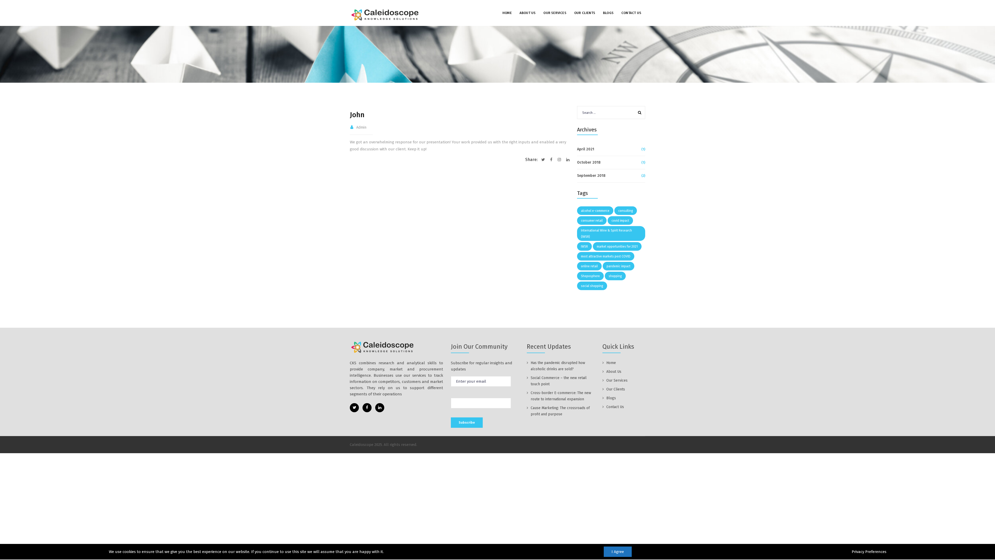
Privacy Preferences (869, 551)
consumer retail (592, 220)
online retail (589, 266)
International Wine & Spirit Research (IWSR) (606, 234)
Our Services (554, 13)
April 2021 (585, 149)
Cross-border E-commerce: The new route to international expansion (561, 396)
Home (507, 13)
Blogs (608, 13)
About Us (528, 13)
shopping (615, 276)
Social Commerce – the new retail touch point (559, 381)
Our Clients (584, 13)
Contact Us (631, 13)
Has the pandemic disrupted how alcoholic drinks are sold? (558, 366)
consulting (625, 211)
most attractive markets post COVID (605, 256)
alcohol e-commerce (595, 211)
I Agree (618, 551)
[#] (354, 407)
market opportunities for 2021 (617, 246)
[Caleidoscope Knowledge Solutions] (385, 14)
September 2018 (591, 175)
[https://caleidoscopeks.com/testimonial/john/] (559, 159)
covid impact (620, 220)
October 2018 (589, 162)
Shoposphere (590, 276)
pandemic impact (618, 266)
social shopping (592, 286)
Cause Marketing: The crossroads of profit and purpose (560, 411)
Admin (361, 127)
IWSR (584, 246)
